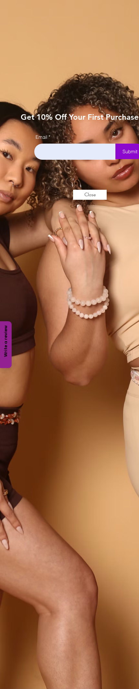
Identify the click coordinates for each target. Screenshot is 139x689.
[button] (90, 195)
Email (41, 137)
